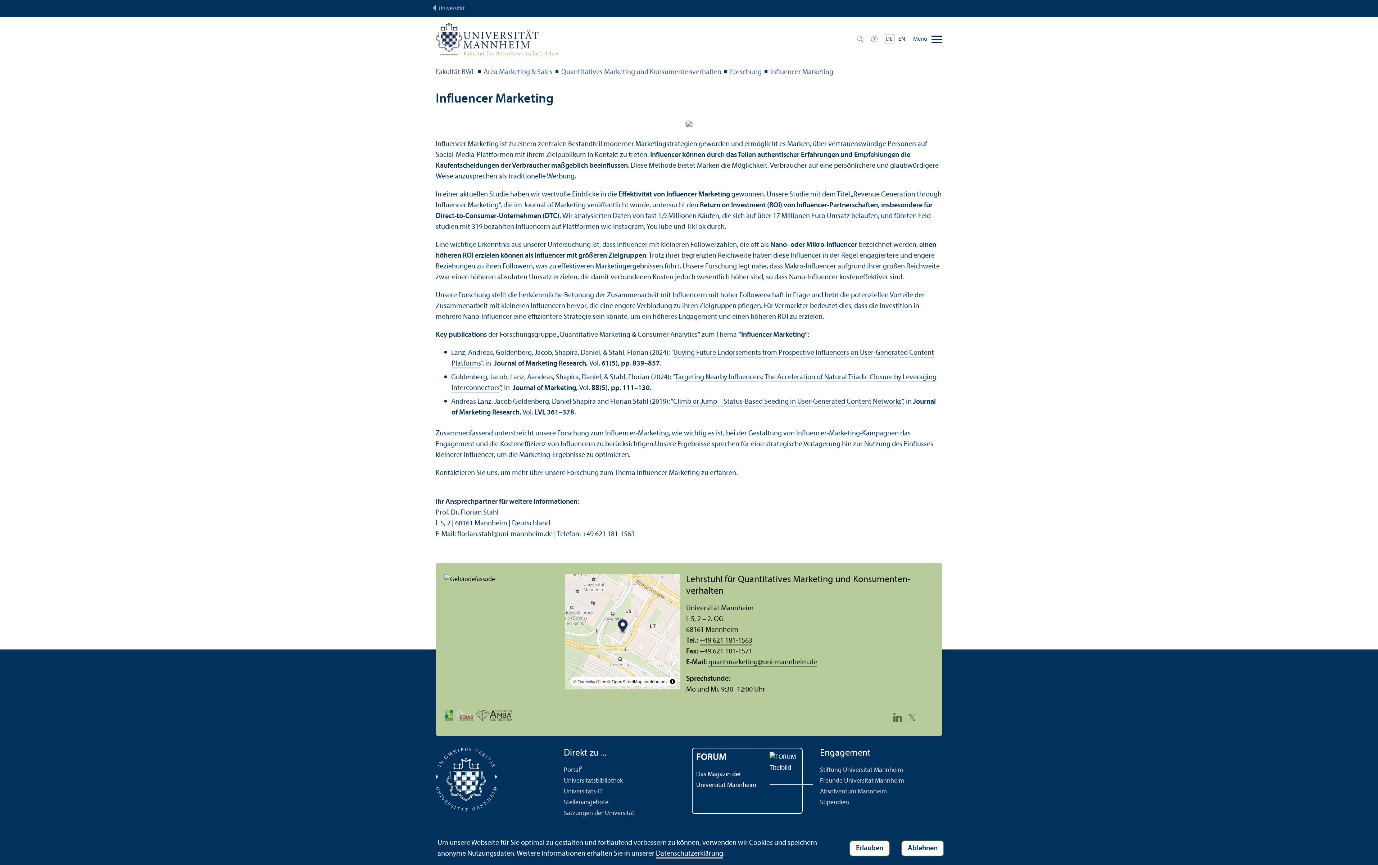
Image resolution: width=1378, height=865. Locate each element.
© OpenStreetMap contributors (637, 681)
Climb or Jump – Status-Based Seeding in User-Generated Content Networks (787, 402)
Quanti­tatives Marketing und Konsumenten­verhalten (641, 72)
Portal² (573, 770)
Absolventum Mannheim (853, 791)
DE (889, 39)
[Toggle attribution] (672, 681)
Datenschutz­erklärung (689, 853)
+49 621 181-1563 (726, 640)
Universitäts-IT (583, 791)
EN (901, 39)
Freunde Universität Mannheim (862, 781)
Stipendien (834, 802)
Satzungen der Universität (599, 813)
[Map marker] (623, 626)
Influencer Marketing (801, 72)
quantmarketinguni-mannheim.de (762, 662)
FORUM (711, 757)
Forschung (746, 72)
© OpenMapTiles (589, 681)
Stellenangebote (586, 802)
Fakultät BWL (455, 72)
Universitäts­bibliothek (593, 781)
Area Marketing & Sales (518, 72)
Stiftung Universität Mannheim (861, 770)
